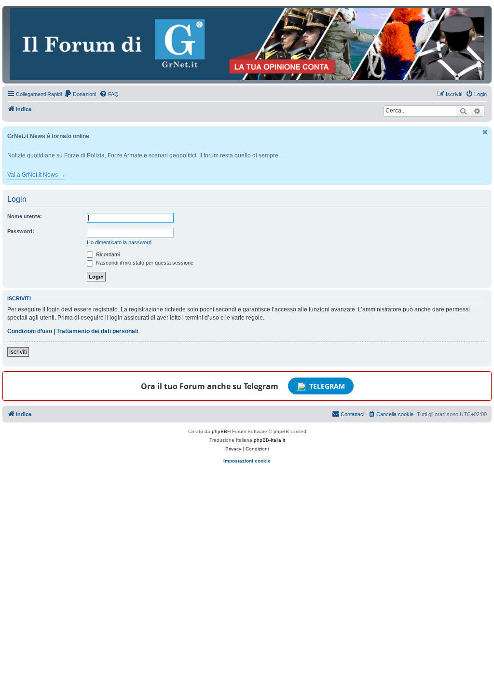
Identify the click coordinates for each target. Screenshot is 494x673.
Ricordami (107, 254)
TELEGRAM (327, 386)
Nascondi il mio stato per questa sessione (144, 263)
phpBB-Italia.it (269, 440)
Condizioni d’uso (29, 331)
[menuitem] (80, 94)
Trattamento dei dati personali (97, 331)
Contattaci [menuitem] (352, 414)
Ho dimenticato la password (119, 242)
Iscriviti (18, 352)
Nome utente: (24, 216)
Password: (20, 231)
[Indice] (247, 44)
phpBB (219, 431)
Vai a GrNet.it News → (36, 174)
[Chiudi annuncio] (485, 132)
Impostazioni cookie (247, 460)
